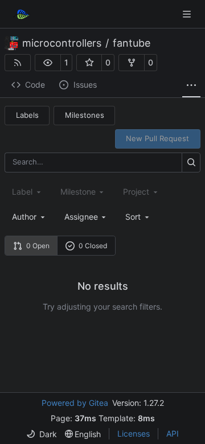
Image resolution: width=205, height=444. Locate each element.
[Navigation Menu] (188, 14)
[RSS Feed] (18, 62)
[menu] (138, 216)
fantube (131, 43)
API (172, 433)
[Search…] (191, 162)
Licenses (133, 433)
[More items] (191, 85)
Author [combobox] (24, 216)
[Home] (22, 14)
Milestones (84, 115)
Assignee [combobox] (81, 216)
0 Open (38, 245)
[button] (48, 62)
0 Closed (93, 245)
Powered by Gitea (75, 403)
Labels (27, 115)
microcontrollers (61, 43)
